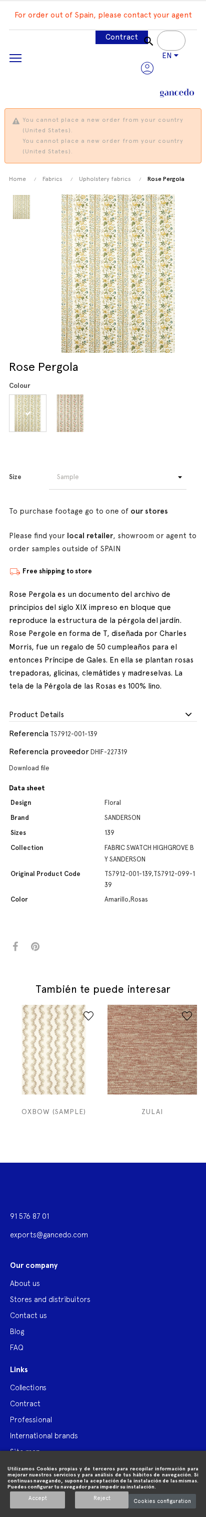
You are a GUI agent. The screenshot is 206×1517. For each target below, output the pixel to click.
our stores (149, 511)
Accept (37, 1498)
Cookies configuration (162, 1501)
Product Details (36, 715)
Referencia (28, 733)
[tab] (103, 715)
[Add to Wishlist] (89, 1016)
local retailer (90, 535)
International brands (44, 1435)
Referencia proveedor (49, 751)
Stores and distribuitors (50, 1299)
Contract (122, 37)
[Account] (147, 68)
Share (15, 947)
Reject (102, 1498)
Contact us (28, 1315)
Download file (29, 768)
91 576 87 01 (29, 1216)
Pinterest (35, 947)
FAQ (17, 1347)
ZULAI (152, 1112)
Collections (28, 1387)
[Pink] (72, 413)
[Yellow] (29, 413)
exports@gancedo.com (49, 1234)
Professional (31, 1419)
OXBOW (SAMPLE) (54, 1112)
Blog (17, 1331)
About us (25, 1283)
